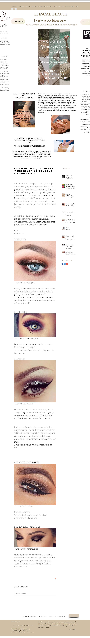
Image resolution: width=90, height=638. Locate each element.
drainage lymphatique (57, 109)
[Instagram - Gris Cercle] (15, 9)
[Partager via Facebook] (15, 574)
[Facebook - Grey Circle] (12, 9)
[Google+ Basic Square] (67, 264)
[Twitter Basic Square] (65, 264)
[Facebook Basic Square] (62, 264)
